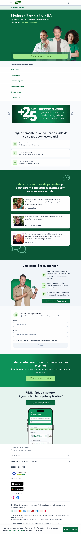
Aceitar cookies (70, 529)
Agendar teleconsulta (42, 56)
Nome (15, 321)
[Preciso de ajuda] (68, 2)
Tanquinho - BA (18, 7)
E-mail (15, 331)
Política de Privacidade (15, 530)
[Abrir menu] (11, 3)
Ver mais (16, 98)
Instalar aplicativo (41, 403)
